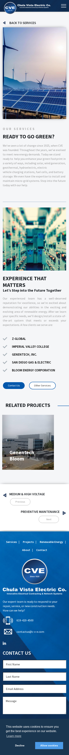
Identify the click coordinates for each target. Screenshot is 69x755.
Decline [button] (19, 745)
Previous (20, 501)
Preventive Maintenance (40, 512)
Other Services (42, 385)
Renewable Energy (51, 542)
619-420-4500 (25, 620)
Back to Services (22, 23)
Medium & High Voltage (27, 494)
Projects (28, 542)
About (26, 550)
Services (11, 542)
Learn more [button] (13, 736)
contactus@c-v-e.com (30, 631)
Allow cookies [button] (49, 745)
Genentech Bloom (22, 455)
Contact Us (14, 385)
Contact (41, 550)
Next (48, 519)
